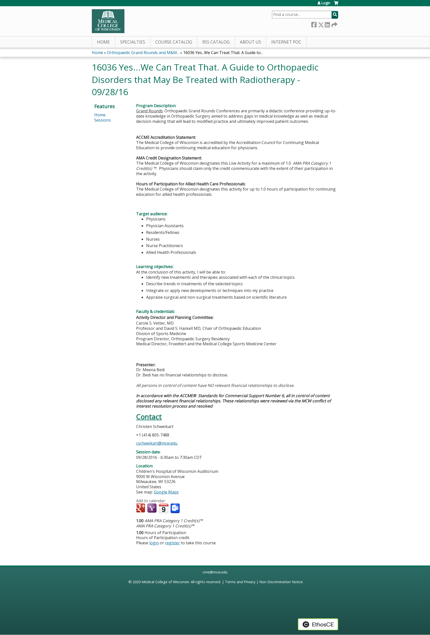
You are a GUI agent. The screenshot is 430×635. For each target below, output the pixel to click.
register (172, 543)
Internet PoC (286, 42)
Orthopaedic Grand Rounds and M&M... (143, 52)
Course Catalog (173, 42)
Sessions (102, 120)
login (154, 543)
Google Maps (166, 492)
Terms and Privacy (240, 581)
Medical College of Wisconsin (165, 581)
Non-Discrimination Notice (281, 581)
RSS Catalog (216, 42)
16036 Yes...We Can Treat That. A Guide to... (223, 52)
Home (103, 42)
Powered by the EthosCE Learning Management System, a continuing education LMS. (318, 624)
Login (325, 3)
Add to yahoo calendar (152, 508)
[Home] (108, 21)
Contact (149, 416)
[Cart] (336, 4)
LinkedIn (327, 24)
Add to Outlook (175, 508)
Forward (333, 24)
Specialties (132, 42)
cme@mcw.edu (215, 572)
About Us (250, 42)
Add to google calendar (141, 508)
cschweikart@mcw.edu (156, 443)
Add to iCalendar (164, 508)
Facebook (313, 24)
